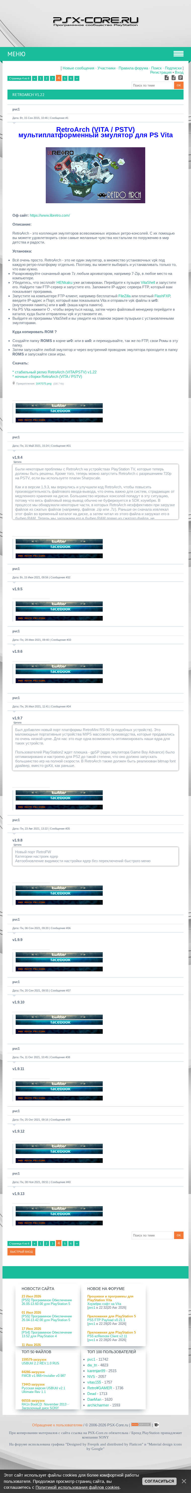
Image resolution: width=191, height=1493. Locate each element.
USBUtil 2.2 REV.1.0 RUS (40, 1363)
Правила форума (133, 68)
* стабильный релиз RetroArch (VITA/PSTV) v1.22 (54, 372)
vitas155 (94, 1382)
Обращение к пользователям (57, 1425)
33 (69, 639)
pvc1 (16, 109)
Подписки (173, 68)
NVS (91, 1376)
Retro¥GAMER (99, 1388)
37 (69, 990)
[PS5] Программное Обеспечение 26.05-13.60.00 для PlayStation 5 (47, 1302)
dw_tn (92, 1365)
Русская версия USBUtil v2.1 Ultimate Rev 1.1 (43, 1390)
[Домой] (95, 21)
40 (69, 1182)
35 (68, 828)
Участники (106, 68)
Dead (91, 1394)
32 (68, 577)
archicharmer (98, 1405)
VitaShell (148, 282)
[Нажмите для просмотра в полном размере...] (95, 202)
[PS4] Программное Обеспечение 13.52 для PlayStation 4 (47, 1334)
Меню (16, 54)
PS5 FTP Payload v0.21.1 (106, 1320)
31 (69, 445)
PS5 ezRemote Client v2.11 (107, 1336)
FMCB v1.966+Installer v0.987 (44, 1376)
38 (68, 1057)
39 (68, 1119)
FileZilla (124, 296)
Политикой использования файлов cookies (78, 1487)
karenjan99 (96, 1371)
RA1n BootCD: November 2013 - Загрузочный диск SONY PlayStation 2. (45, 1408)
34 (69, 706)
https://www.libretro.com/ (50, 215)
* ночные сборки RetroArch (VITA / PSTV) (47, 376)
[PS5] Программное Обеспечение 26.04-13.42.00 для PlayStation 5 (47, 1318)
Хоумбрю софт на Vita (104, 1304)
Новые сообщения (78, 68)
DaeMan (94, 1399)
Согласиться (159, 1481)
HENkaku (64, 282)
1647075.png (43, 383)
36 (69, 928)
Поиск (156, 68)
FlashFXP (162, 296)
